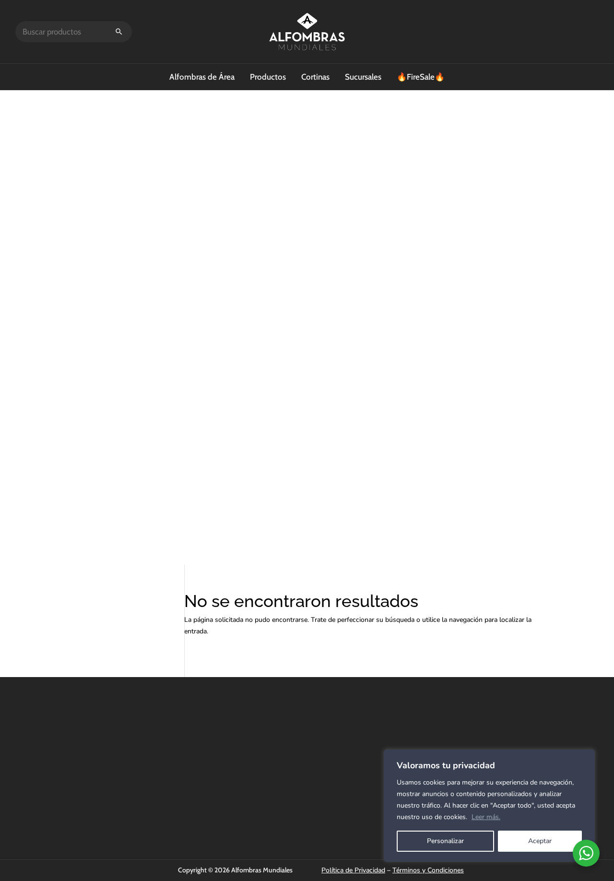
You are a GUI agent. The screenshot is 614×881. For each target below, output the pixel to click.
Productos (268, 77)
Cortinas (315, 77)
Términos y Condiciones (428, 870)
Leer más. (486, 816)
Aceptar (540, 840)
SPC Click (413, 741)
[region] (489, 806)
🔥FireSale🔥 (421, 77)
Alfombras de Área (202, 77)
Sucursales (363, 77)
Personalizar (445, 840)
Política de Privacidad (353, 870)
